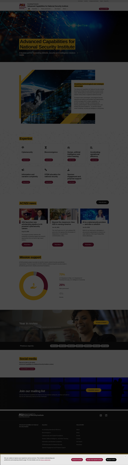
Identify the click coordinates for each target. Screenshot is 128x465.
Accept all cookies (77, 459)
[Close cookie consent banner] (125, 457)
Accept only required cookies (94, 459)
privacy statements (45, 460)
